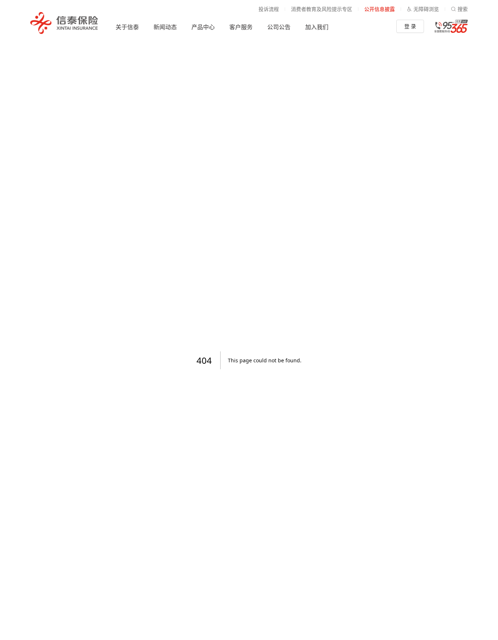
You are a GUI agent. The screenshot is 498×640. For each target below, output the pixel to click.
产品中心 (203, 27)
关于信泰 (127, 27)
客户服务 (241, 27)
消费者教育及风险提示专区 (321, 9)
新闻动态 (165, 27)
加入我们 (316, 27)
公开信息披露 (379, 9)
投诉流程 (268, 9)
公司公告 (279, 27)
